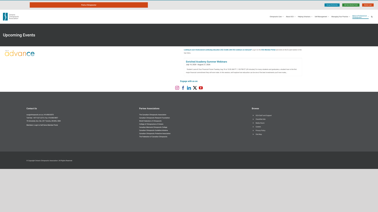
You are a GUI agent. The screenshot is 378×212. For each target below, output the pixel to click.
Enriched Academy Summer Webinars (206, 61)
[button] (372, 17)
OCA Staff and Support (264, 115)
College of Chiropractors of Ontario (151, 124)
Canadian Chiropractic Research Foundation (154, 118)
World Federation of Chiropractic (150, 121)
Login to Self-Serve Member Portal (46, 125)
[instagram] (177, 88)
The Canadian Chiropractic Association (152, 115)
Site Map (259, 134)
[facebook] (183, 88)
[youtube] (201, 88)
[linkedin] (189, 88)
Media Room (260, 123)
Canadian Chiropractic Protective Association (154, 133)
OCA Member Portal (268, 50)
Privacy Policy (260, 130)
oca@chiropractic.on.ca (34, 115)
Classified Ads (260, 119)
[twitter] (195, 88)
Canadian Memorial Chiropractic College (153, 127)
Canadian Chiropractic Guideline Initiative (153, 130)
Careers (258, 127)
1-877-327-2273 (38, 118)
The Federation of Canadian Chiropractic (153, 137)
